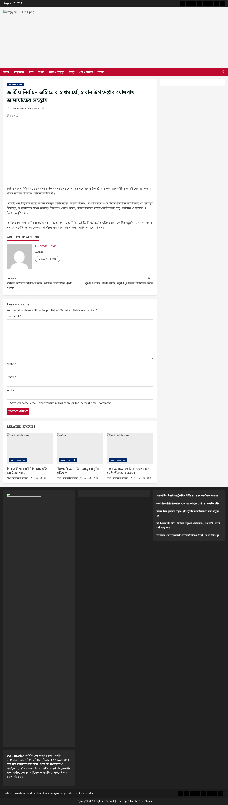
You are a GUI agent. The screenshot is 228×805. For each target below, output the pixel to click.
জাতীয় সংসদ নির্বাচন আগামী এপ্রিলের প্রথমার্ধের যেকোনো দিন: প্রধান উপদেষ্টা (39, 283)
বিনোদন (101, 72)
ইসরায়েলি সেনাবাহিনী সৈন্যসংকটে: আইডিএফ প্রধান (27, 471)
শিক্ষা (31, 72)
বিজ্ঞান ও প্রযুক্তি (56, 72)
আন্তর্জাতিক (19, 72)
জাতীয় (6, 72)
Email (11, 377)
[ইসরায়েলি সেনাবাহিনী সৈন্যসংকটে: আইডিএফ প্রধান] (30, 448)
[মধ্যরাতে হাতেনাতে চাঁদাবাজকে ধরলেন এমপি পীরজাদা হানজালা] (130, 448)
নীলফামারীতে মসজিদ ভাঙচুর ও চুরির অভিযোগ (78, 471)
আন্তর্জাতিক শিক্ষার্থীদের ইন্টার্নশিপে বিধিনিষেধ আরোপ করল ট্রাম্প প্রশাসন (187, 495)
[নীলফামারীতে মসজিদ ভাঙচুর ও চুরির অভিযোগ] (80, 448)
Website (12, 390)
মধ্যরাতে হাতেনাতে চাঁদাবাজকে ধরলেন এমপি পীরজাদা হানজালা (129, 471)
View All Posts (47, 259)
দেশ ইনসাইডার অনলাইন (18, 478)
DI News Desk (18, 108)
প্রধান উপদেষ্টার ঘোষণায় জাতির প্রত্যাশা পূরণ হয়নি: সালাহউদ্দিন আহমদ (119, 280)
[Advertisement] (114, 39)
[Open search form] (223, 71)
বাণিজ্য (41, 72)
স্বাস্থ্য (71, 72)
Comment (14, 316)
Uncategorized (15, 84)
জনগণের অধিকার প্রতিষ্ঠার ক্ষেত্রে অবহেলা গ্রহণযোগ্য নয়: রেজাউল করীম (187, 503)
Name (11, 364)
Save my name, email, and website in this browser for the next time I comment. (61, 403)
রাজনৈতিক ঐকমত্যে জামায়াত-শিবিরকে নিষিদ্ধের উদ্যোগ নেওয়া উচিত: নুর (187, 535)
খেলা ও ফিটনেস (86, 72)
